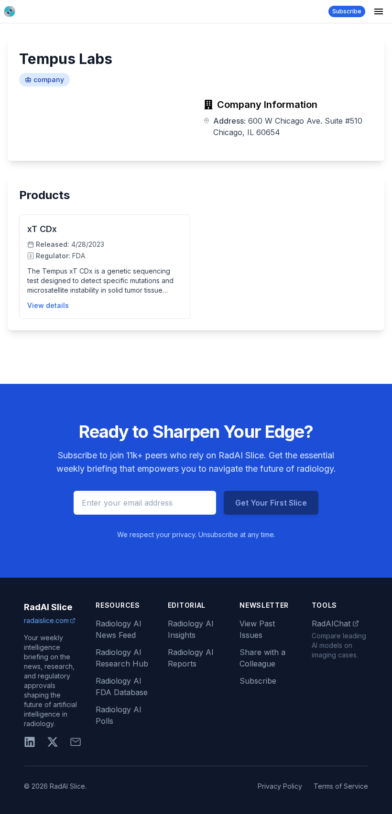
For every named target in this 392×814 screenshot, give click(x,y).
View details (48, 305)
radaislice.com (46, 620)
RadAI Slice (48, 607)
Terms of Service (341, 786)
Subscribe (346, 11)
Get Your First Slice (271, 502)
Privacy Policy (280, 786)
